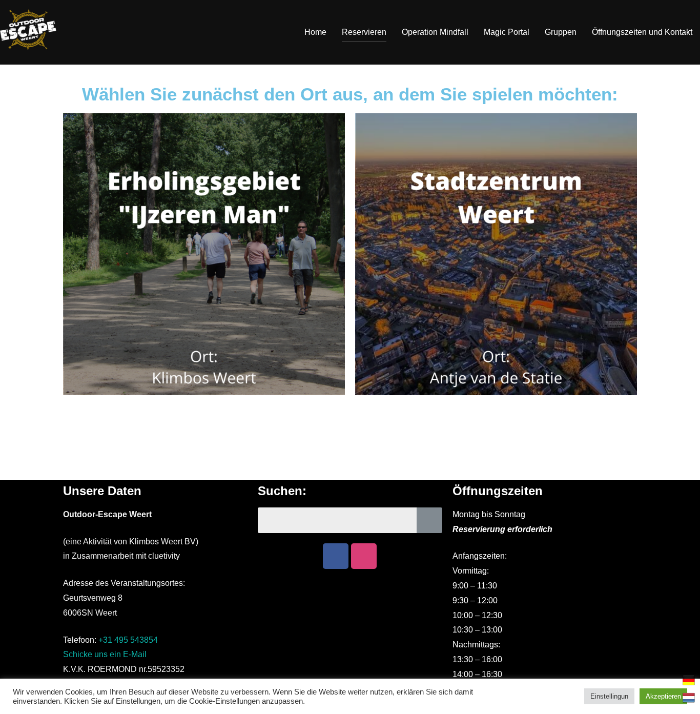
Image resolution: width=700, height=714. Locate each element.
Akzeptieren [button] (663, 696)
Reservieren (364, 32)
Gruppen (561, 32)
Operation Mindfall (435, 32)
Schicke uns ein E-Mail (105, 654)
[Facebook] (335, 556)
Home (315, 32)
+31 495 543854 (128, 640)
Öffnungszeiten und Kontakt (642, 32)
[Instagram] (364, 556)
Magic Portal (506, 32)
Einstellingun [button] (609, 696)
